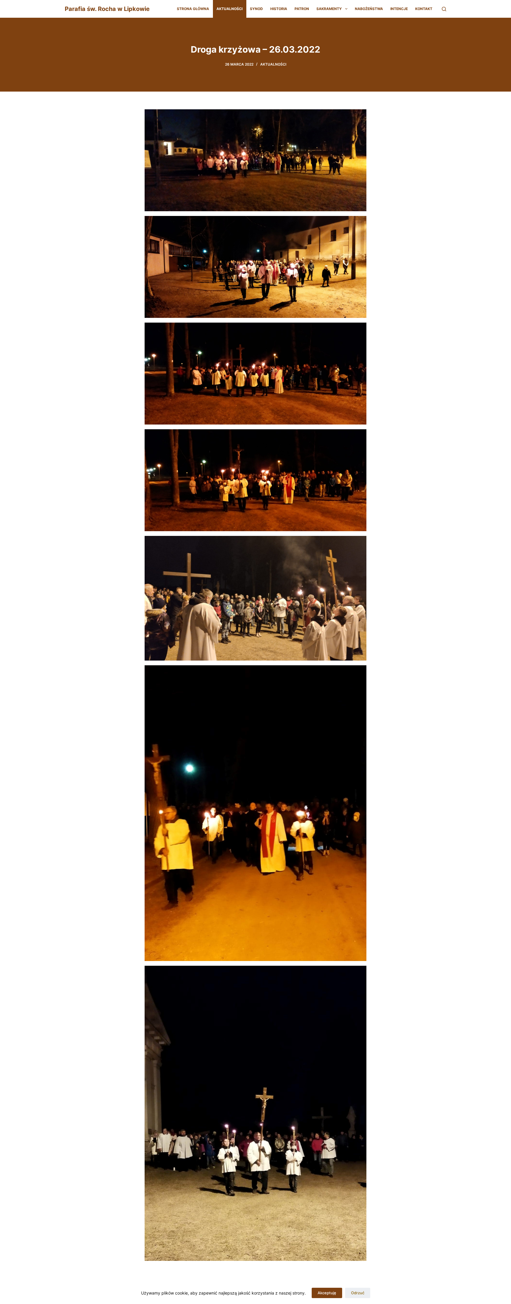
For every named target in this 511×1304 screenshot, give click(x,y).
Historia (278, 8)
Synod (256, 8)
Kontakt (423, 8)
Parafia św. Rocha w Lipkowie (107, 8)
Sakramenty (329, 8)
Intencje (399, 8)
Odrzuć (357, 1292)
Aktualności (229, 8)
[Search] (444, 9)
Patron (302, 8)
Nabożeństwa (369, 8)
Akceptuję (327, 1292)
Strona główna (193, 8)
